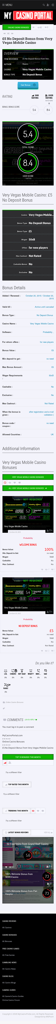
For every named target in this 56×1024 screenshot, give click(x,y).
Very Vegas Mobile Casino (37, 69)
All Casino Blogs (9, 983)
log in (14, 726)
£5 (50, 195)
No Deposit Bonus (32, 74)
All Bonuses (7, 941)
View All (47, 832)
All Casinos (7, 927)
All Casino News (9, 969)
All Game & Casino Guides (13, 996)
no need (50, 358)
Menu (8, 5)
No (30, 264)
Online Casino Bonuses (14, 702)
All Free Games (8, 955)
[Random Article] (8, 33)
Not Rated (35, 255)
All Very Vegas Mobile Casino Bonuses (26, 488)
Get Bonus (25, 84)
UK (52, 434)
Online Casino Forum (11, 1000)
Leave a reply (30, 720)
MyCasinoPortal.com (12, 735)
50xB (32, 239)
